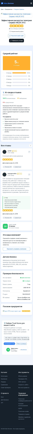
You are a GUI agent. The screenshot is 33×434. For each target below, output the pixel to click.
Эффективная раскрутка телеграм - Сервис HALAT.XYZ (16, 21)
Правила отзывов (23, 414)
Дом (2, 9)
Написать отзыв (17, 40)
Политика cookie (23, 411)
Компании (4, 379)
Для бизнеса (5, 400)
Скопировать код (9, 343)
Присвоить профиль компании (16, 249)
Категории (4, 376)
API (2, 402)
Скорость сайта (23, 384)
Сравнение (4, 384)
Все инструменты (23, 387)
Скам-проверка (6, 387)
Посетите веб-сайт (17, 36)
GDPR (20, 408)
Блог (2, 397)
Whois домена (22, 376)
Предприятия (8, 9)
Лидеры (3, 382)
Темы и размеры (21, 343)
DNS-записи (22, 382)
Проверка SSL (22, 379)
